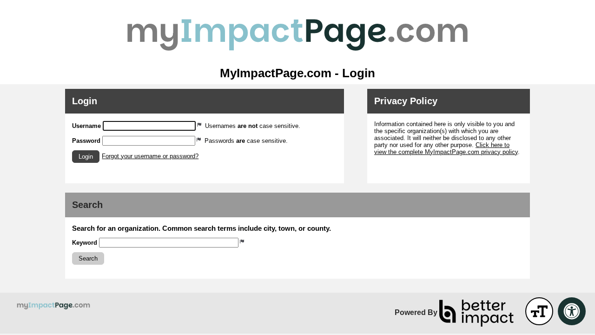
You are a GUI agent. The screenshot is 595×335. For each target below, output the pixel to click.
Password (86, 140)
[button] (85, 156)
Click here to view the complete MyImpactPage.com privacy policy (446, 148)
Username (86, 125)
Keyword (84, 242)
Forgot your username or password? (150, 156)
